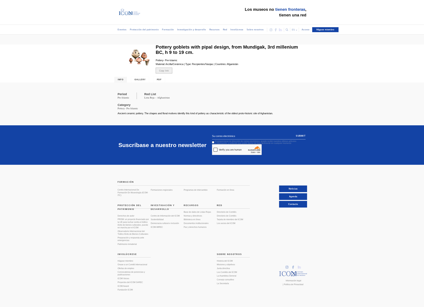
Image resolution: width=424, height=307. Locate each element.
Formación (168, 29)
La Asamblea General (226, 276)
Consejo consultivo (225, 279)
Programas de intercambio (196, 190)
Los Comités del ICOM (227, 272)
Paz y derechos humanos (195, 227)
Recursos (214, 29)
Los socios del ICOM (226, 223)
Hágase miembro (125, 261)
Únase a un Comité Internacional (132, 264)
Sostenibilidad (157, 219)
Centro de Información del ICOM (165, 216)
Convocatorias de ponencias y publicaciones (131, 273)
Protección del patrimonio (144, 29)
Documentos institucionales (196, 223)
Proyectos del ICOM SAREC (130, 282)
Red (225, 29)
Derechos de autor (126, 216)
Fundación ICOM (125, 290)
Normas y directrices (193, 216)
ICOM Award (123, 286)
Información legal (293, 280)
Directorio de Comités (226, 212)
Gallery (140, 79)
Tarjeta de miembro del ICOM (230, 219)
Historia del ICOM (225, 261)
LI (300, 266)
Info (120, 79)
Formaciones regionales (162, 190)
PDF (159, 79)
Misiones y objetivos (226, 264)
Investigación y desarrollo (191, 29)
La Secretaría (223, 283)
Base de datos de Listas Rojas (197, 212)
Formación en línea (225, 190)
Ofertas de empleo (126, 268)
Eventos (122, 29)
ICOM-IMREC (157, 227)
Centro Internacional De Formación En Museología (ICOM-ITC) (133, 192)
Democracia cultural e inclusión (165, 223)
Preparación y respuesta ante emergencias (131, 239)
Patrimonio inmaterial (127, 244)
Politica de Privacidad (293, 284)
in (288, 266)
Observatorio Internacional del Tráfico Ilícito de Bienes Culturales (133, 232)
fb (294, 266)
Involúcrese (236, 29)
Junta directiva (223, 268)
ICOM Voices (123, 278)
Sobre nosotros (255, 29)
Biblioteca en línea (192, 219)
